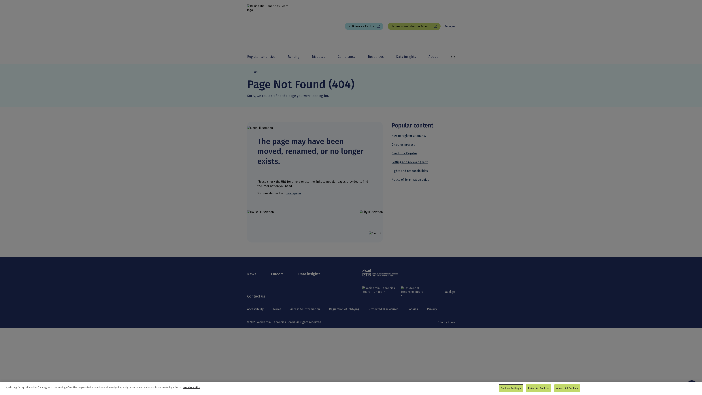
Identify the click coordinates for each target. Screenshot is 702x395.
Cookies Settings (511, 388)
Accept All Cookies (567, 388)
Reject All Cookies (538, 388)
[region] (351, 388)
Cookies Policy (191, 387)
